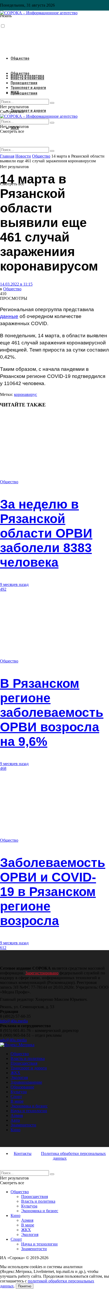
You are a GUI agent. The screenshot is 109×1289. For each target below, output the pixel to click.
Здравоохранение (26, 1082)
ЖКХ (15, 92)
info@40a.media (14, 1021)
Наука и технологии (29, 1110)
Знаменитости (23, 1125)
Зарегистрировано (41, 973)
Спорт (16, 1096)
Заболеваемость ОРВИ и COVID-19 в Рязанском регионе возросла (52, 892)
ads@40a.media (13, 1040)
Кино (15, 1129)
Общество (20, 58)
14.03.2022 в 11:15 (16, 284)
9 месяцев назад (14, 584)
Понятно (24, 1286)
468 (3, 768)
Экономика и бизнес (29, 1106)
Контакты (22, 1153)
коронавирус (25, 394)
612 (3, 947)
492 (3, 589)
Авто (15, 1120)
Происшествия (24, 93)
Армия (17, 1115)
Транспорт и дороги (28, 110)
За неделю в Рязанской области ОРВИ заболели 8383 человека (46, 533)
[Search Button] (52, 151)
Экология (19, 1077)
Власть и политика (27, 78)
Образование (22, 1087)
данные (9, 316)
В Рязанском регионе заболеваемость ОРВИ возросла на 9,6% (51, 712)
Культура (19, 1091)
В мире (17, 1101)
